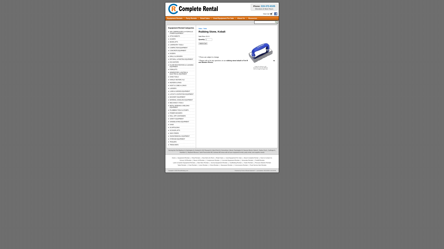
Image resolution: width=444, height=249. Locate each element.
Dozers (173, 53)
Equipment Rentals (174, 18)
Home (174, 158)
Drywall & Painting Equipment (181, 59)
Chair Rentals (192, 165)
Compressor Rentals (213, 160)
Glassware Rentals (227, 165)
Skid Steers (174, 133)
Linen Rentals (203, 165)
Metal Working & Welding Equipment (179, 106)
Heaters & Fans (175, 82)
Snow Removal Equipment (180, 136)
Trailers (173, 142)
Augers (173, 39)
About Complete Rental (251, 158)
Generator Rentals (247, 160)
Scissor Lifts (175, 130)
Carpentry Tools (176, 45)
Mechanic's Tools (176, 103)
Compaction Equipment (179, 48)
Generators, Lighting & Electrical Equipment (179, 73)
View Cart (266, 14)
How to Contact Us (266, 158)
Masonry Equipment (177, 97)
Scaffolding (175, 127)
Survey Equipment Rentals (219, 163)
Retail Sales (205, 18)
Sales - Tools (203, 28)
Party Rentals (191, 18)
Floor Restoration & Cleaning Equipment (181, 65)
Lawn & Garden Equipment (180, 91)
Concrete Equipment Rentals (231, 160)
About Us (241, 18)
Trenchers (174, 145)
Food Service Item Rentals (258, 165)
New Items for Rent (208, 158)
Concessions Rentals (241, 165)
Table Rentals (182, 165)
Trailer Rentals (248, 163)
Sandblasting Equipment (179, 122)
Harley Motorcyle (177, 80)
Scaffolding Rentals (236, 163)
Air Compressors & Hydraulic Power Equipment (181, 32)
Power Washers (176, 113)
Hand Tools (174, 77)
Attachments (175, 36)
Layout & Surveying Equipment (182, 94)
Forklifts (173, 69)
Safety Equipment (177, 119)
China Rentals (214, 165)
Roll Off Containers (178, 116)
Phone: (264, 7)
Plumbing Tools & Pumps (179, 110)
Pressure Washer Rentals (263, 163)
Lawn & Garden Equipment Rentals (184, 163)
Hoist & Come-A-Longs (178, 85)
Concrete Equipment (178, 50)
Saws (172, 124)
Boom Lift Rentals (199, 160)
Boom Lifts (174, 42)
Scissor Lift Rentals (186, 160)
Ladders (173, 88)
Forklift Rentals (260, 160)
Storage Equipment (177, 139)
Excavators (174, 62)
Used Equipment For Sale (223, 18)
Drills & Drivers (176, 56)
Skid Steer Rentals (203, 163)
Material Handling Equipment (181, 100)
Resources (252, 18)
